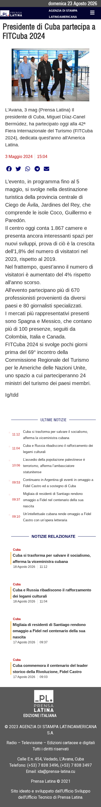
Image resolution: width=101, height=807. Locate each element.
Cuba (17, 550)
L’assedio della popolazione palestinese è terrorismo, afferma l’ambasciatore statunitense (54, 466)
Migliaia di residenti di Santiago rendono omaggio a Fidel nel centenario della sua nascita (53, 500)
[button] (9, 168)
